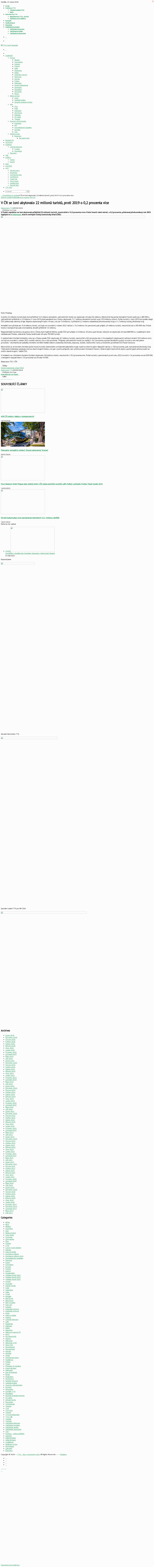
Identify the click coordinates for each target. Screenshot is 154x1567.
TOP (34, 197)
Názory (8, 1338)
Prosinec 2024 (11, 1077)
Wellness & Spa (11, 1444)
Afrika (7, 1222)
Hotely (12, 160)
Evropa (12, 58)
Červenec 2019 (11, 1206)
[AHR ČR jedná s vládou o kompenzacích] (23, 412)
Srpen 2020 (9, 1187)
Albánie (17, 60)
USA (15, 132)
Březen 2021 (10, 1172)
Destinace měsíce (12, 1254)
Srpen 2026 (9, 1035)
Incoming (8, 1283)
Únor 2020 (9, 1200)
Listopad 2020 (11, 1181)
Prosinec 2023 (11, 1103)
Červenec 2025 (11, 1063)
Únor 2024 (9, 1098)
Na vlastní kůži (24, 138)
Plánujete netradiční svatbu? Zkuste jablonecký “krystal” (24, 450)
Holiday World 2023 (13, 1277)
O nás (7, 6)
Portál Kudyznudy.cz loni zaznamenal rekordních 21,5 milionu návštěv (30, 517)
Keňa (7, 1313)
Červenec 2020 (11, 1189)
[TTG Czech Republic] (9, 45)
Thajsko (17, 119)
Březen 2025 (10, 1071)
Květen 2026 (10, 1041)
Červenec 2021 (11, 1164)
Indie (16, 108)
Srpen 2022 (9, 1137)
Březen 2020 (10, 1198)
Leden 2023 (10, 1126)
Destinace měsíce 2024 (14, 1256)
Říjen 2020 (9, 1183)
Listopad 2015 (11, 1208)
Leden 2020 (10, 1202)
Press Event (14, 181)
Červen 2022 (10, 1141)
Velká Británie (10, 1438)
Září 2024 (9, 1084)
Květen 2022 (10, 1143)
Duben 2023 (10, 1120)
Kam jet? (8, 1305)
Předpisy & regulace (13, 1366)
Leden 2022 (10, 1151)
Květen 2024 (10, 1092)
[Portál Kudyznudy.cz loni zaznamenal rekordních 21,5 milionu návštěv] (23, 513)
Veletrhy (8, 1436)
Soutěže (8, 166)
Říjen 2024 (9, 1082)
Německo (17, 77)
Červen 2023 (10, 1115)
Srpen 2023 (9, 1111)
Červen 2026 (10, 1039)
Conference (14, 177)
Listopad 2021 (11, 1156)
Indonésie (17, 111)
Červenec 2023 (11, 1113)
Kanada (8, 1307)
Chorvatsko (18, 62)
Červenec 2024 (11, 1088)
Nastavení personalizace (10, 1565)
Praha (7, 1364)
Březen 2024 (10, 1096)
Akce (7, 1224)
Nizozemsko (10, 1349)
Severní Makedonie (21, 85)
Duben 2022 (10, 1145)
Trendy (8, 1412)
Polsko (16, 81)
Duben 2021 (10, 1170)
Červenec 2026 (11, 1037)
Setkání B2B (14, 183)
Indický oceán (15, 134)
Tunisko (8, 1419)
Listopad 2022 (11, 1130)
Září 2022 (9, 1134)
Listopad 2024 (11, 1079)
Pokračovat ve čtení (9, 374)
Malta (16, 73)
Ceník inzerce (10, 23)
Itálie (16, 68)
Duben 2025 (10, 1069)
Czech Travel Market (13, 1248)
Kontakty (8, 25)
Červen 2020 (10, 1191)
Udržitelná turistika (12, 27)
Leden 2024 (10, 1101)
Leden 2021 (10, 1177)
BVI (15, 125)
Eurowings (18, 151)
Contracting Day (16, 175)
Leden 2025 (10, 1075)
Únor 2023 (9, 1124)
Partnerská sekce (12, 1357)
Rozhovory (9, 1379)
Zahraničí (9, 56)
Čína (16, 106)
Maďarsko (18, 70)
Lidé (6, 155)
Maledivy (17, 115)
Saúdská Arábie (19, 100)
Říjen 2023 (9, 1107)
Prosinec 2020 (11, 1179)
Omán (7, 1355)
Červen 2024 (10, 1090)
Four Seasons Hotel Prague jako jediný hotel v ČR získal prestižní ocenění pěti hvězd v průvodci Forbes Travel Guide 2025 (52, 484)
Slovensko (18, 87)
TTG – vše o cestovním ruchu (28, 1454)
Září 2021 (9, 1160)
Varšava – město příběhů (14, 1434)
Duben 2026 (10, 1044)
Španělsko (18, 89)
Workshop (13, 173)
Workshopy (9, 1446)
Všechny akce (15, 170)
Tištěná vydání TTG (17, 10)
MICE (11, 12)
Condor (17, 149)
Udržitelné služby (16, 31)
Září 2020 (9, 1185)
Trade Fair (13, 179)
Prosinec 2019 (11, 1204)
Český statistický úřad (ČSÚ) (12, 368)
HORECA (8, 158)
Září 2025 (9, 1058)
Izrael (16, 98)
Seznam (8, 1387)
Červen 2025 (10, 1065)
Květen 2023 (10, 1118)
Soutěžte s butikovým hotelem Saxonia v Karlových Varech (30, 553)
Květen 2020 (10, 1194)
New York (9, 1345)
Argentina (17, 123)
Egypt (7, 1262)
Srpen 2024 (9, 1086)
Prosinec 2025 (11, 1052)
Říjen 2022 (9, 1132)
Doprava (8, 145)
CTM (7, 1245)
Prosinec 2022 (11, 1128)
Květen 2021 (10, 1168)
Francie (17, 66)
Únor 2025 (9, 1073)
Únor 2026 (9, 1048)
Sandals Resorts (11, 1381)
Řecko (16, 94)
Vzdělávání (9, 1442)
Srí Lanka (17, 117)
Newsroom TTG (7, 208)
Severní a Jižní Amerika (18, 121)
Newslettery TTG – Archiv (19, 16)
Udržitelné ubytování (18, 33)
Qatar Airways (10, 1368)
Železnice (13, 153)
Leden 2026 (10, 1050)
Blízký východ (15, 96)
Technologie (10, 1404)
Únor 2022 (9, 1149)
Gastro (12, 162)
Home (4, 195)
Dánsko (17, 64)
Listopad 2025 (11, 1054)
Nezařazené (10, 1347)
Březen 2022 (10, 1147)
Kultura (8, 1317)
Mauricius (17, 136)
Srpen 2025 (9, 1061)
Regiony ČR (9, 140)
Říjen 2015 (9, 1211)
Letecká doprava (16, 147)
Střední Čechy (10, 1400)
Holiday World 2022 (13, 1275)
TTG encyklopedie (12, 1414)
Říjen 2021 (9, 1158)
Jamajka (17, 130)
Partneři (8, 21)
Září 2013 (9, 1213)
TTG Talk (8, 187)
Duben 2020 (10, 1196)
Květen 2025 (10, 1067)
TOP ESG (9, 1410)
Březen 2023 (10, 1122)
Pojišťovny (9, 1360)
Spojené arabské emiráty (23, 102)
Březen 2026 (10, 1046)
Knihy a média (10, 1315)
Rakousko (18, 83)
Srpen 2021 (9, 1162)
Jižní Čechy (9, 1298)
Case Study (9, 1235)
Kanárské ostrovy (20, 75)
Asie (11, 104)
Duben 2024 (10, 1094)
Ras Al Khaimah (11, 1372)
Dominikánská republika (23, 127)
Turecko (8, 1421)
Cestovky (9, 142)
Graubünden (10, 1273)
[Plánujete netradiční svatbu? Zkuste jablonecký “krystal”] (23, 446)
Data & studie (13, 195)
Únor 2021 (9, 1175)
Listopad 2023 (11, 1105)
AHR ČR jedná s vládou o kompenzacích (17, 416)
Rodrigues (9, 1376)
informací (16, 214)
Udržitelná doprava (17, 29)
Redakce (63, 1454)
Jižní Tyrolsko (10, 1302)
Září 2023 (9, 1109)
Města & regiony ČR (24, 197)
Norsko (17, 79)
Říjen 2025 (9, 1056)
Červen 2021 (10, 1166)
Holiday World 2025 (13, 1279)
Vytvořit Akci (14, 185)
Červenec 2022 (11, 1139)
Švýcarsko (18, 92)
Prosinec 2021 (11, 1154)
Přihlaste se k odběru (18, 18)
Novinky (8, 1353)
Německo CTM (11, 1343)
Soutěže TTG (10, 1391)
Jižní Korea (18, 113)
